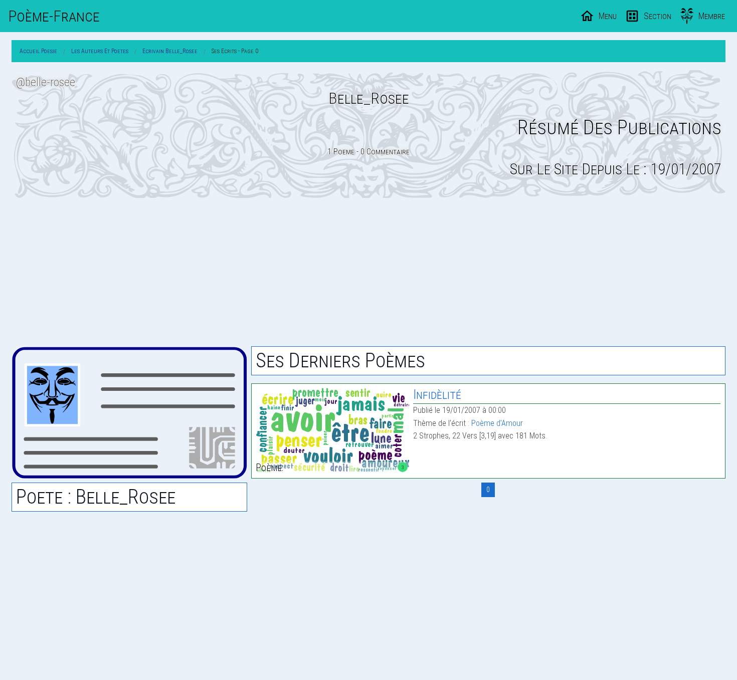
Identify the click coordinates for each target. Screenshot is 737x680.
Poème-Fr (54, 16)
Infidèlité (437, 394)
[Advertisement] (368, 272)
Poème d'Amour (497, 423)
